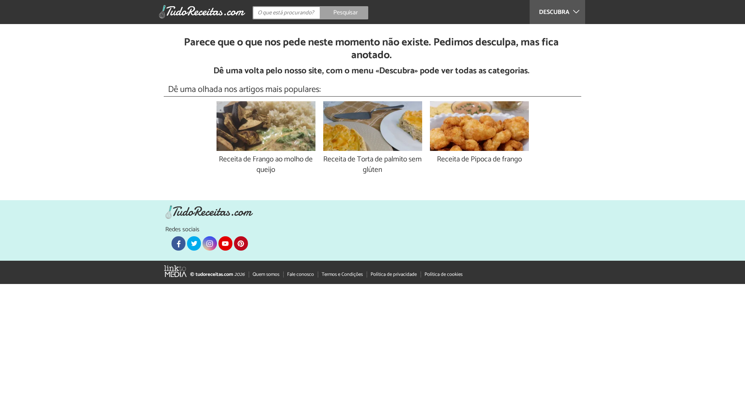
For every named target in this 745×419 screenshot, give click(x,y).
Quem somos (266, 274)
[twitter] (194, 243)
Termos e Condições (342, 274)
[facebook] (178, 243)
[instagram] (210, 243)
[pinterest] (241, 243)
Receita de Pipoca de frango (479, 159)
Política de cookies (443, 274)
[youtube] (225, 243)
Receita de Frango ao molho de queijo (266, 164)
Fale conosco (300, 274)
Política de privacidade (394, 274)
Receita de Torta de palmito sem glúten (372, 164)
